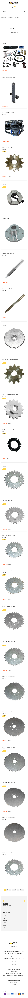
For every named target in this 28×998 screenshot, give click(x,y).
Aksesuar (5, 917)
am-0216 (4, 466)
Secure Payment (14, 982)
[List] (16, 28)
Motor (4, 924)
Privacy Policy (14, 971)
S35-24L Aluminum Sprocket (8, 500)
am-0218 (4, 537)
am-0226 (4, 819)
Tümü (4, 927)
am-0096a (4, 220)
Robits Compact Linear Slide (8, 77)
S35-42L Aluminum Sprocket (8, 712)
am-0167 (4, 396)
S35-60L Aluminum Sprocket (8, 817)
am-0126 (4, 290)
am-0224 (4, 748)
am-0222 (4, 678)
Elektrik (4, 918)
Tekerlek (4, 925)
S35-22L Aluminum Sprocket (8, 465)
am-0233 (4, 854)
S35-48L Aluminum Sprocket (8, 747)
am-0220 (4, 607)
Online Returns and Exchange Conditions (14, 973)
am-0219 (4, 572)
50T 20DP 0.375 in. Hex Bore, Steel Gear (11, 324)
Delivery (14, 984)
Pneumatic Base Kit (6, 42)
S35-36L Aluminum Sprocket (8, 676)
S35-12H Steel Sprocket (7, 147)
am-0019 (4, 149)
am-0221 (4, 643)
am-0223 (4, 713)
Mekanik (4, 922)
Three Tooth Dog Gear (7, 183)
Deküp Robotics (13, 991)
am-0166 (4, 360)
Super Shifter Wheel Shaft (8, 253)
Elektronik (5, 920)
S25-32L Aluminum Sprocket (8, 853)
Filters (5, 903)
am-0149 (4, 325)
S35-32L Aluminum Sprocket (8, 641)
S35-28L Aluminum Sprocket (8, 571)
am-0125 (4, 255)
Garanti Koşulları (14, 977)
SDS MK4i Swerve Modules (8, 112)
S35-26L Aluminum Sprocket (8, 535)
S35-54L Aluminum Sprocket (8, 782)
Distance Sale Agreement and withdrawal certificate (14, 975)
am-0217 (4, 502)
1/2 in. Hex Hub (5, 218)
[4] (14, 28)
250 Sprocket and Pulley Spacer (9, 429)
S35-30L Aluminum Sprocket (8, 606)
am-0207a (4, 431)
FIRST (4, 929)
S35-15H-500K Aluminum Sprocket (10, 394)
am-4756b (4, 114)
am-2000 (4, 43)
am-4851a (4, 79)
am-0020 (4, 184)
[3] (11, 28)
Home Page (3, 17)
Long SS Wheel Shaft (7, 288)
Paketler (4, 915)
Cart (15, 8)
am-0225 (4, 784)
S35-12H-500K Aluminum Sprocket (10, 359)
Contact (14, 966)
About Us (14, 964)
